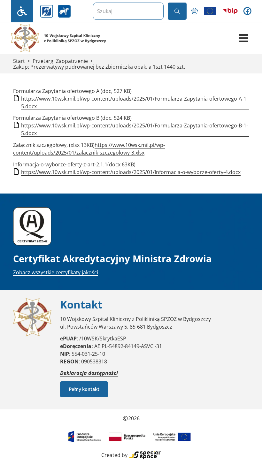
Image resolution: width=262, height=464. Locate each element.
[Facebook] (247, 11)
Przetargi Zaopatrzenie (60, 61)
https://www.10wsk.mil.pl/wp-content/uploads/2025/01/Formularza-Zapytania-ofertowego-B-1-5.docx (134, 129)
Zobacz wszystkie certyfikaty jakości (55, 272)
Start (19, 61)
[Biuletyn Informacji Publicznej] (230, 11)
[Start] (71, 38)
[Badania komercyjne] (194, 11)
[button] (243, 38)
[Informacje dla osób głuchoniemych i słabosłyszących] (46, 11)
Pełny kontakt (84, 389)
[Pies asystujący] (64, 11)
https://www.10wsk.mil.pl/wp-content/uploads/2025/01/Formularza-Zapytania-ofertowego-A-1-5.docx (134, 102)
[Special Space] (145, 455)
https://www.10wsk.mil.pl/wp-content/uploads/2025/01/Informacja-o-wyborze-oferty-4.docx (131, 172)
